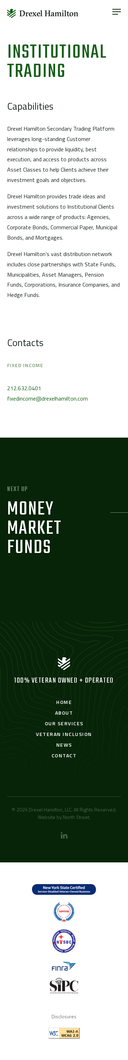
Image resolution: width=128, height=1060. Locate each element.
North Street (76, 817)
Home (64, 702)
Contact (64, 755)
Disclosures (64, 1016)
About (64, 712)
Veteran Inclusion (64, 734)
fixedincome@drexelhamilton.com (47, 398)
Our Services (64, 723)
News (64, 744)
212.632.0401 (24, 388)
